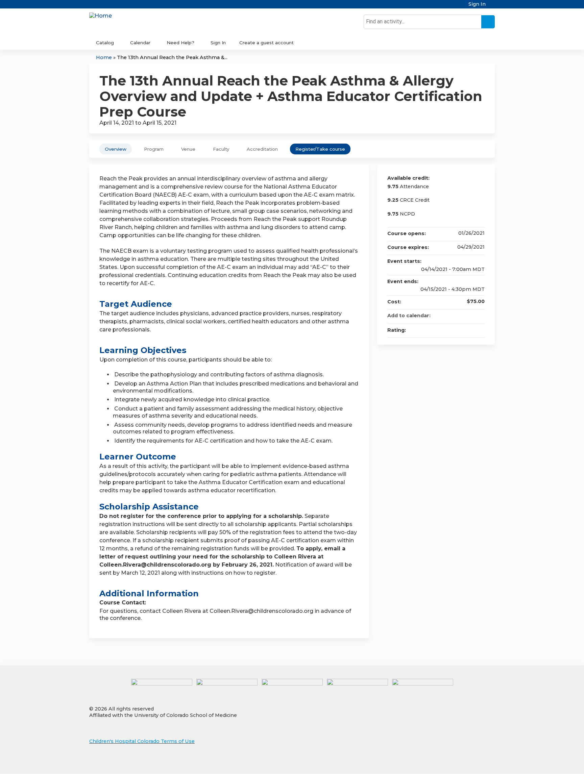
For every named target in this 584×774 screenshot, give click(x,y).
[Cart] (493, 6)
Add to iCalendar (470, 315)
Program (154, 149)
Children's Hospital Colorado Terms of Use (142, 741)
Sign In (477, 4)
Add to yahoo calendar (461, 315)
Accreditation (262, 149)
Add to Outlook (479, 315)
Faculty (221, 149)
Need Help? (180, 42)
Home (104, 57)
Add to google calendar (452, 315)
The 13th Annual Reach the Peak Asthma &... (172, 57)
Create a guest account (266, 42)
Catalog (105, 42)
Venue (188, 149)
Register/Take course (320, 149)
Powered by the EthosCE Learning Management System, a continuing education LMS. (471, 763)
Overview (115, 149)
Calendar (140, 42)
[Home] (100, 16)
